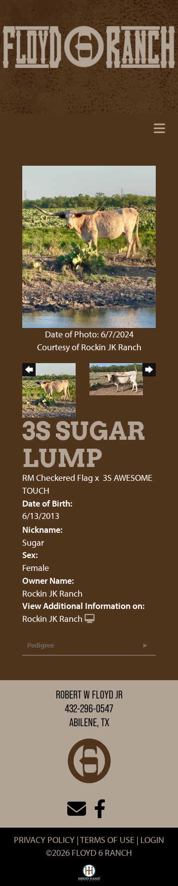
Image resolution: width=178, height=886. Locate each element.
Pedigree (40, 645)
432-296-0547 (89, 708)
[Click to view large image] (89, 245)
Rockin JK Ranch (52, 618)
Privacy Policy (44, 839)
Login (152, 839)
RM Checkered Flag (57, 477)
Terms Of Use (107, 839)
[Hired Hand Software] (89, 875)
